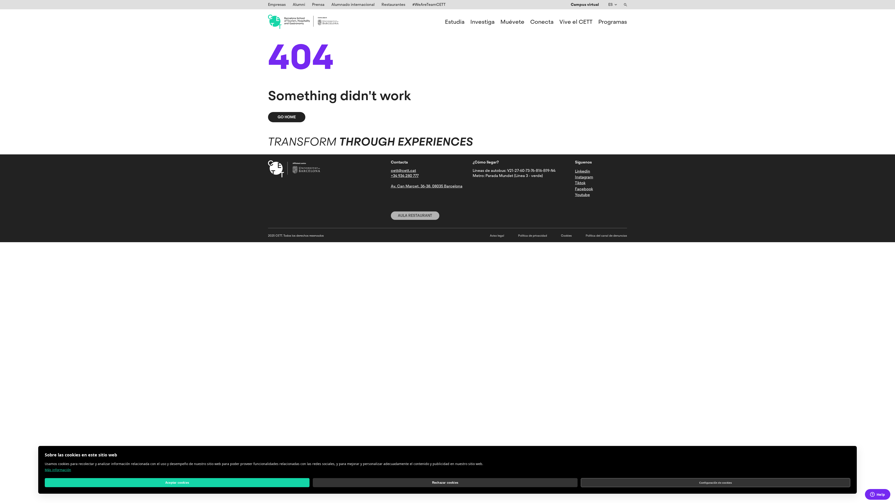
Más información (58, 470)
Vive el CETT (575, 21)
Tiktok (580, 182)
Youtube (582, 194)
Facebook (584, 189)
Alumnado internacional (353, 4)
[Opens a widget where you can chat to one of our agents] (877, 495)
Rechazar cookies (445, 482)
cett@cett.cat (403, 170)
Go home (287, 117)
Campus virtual (585, 4)
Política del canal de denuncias (606, 236)
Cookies (566, 236)
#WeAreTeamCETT (429, 4)
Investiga (482, 21)
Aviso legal (497, 236)
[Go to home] (303, 22)
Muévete (512, 21)
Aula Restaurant (415, 215)
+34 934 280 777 (405, 175)
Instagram (584, 177)
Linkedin (582, 171)
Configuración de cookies (715, 482)
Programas (612, 21)
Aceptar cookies (177, 482)
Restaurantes (393, 4)
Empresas (277, 4)
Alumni (299, 4)
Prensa (318, 4)
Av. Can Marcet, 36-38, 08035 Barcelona (426, 186)
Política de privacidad (532, 236)
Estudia (455, 21)
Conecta (542, 21)
